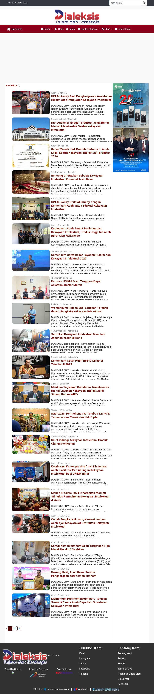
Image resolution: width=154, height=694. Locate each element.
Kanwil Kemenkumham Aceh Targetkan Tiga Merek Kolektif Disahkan (80, 547)
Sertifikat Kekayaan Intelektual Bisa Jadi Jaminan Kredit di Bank (78, 336)
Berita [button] (46, 29)
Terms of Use (125, 668)
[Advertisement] (77, 58)
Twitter (83, 663)
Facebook (84, 668)
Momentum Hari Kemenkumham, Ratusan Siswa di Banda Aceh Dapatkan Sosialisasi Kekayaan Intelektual (79, 602)
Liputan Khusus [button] (88, 29)
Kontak (121, 663)
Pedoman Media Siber (129, 673)
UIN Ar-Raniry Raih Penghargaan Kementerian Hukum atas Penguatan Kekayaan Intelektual (81, 98)
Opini (61, 29)
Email (82, 653)
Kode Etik (123, 684)
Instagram (84, 658)
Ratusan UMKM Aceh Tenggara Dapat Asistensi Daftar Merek (76, 283)
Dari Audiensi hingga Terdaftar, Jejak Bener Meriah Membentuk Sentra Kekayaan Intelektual (80, 126)
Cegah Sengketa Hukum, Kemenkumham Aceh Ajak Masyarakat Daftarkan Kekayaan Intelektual (80, 523)
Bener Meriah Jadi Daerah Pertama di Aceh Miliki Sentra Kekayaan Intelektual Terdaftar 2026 (80, 152)
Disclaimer (123, 678)
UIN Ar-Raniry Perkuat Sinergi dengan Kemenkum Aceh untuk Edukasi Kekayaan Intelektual (79, 205)
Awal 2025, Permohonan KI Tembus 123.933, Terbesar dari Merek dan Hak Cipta (80, 415)
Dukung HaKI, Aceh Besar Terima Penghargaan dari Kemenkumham (73, 574)
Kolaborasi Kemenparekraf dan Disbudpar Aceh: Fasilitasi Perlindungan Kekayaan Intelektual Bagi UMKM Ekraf (79, 470)
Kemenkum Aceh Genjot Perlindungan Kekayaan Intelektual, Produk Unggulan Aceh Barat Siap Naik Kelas (81, 232)
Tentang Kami (125, 653)
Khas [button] (107, 29)
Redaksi (122, 658)
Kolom (71, 29)
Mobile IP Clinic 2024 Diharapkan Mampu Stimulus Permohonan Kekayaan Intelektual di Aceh (80, 496)
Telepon (83, 673)
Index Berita (124, 29)
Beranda (16, 29)
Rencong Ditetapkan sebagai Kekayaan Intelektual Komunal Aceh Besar (77, 177)
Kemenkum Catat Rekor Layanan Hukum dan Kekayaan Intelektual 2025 (81, 256)
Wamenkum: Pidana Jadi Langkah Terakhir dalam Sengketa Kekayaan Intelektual (79, 309)
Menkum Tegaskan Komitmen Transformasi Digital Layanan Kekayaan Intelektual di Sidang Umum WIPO (80, 390)
